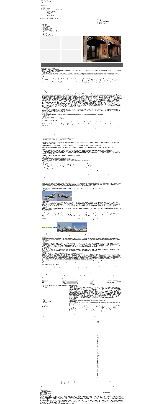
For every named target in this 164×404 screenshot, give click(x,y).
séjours (47, 9)
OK (115, 382)
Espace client (43, 386)
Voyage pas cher (49, 12)
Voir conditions (118, 70)
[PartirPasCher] (45, 8)
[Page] (64, 382)
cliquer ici (75, 285)
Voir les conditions (46, 176)
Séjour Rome (56, 18)
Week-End (58, 9)
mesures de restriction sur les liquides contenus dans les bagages (74, 253)
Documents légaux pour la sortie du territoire (94, 269)
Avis (53, 71)
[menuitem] (43, 12)
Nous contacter (43, 385)
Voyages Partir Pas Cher (44, 18)
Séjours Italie (51, 18)
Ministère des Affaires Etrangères (77, 269)
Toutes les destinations (50, 11)
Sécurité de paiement (44, 388)
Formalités (49, 71)
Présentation (44, 71)
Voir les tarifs (99, 22)
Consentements (43, 394)
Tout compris (43, 9)
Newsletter (43, 7)
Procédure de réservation (45, 387)
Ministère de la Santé (46, 269)
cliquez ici (74, 403)
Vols (61, 9)
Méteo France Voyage (66, 269)
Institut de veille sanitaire (56, 269)
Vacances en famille (50, 13)
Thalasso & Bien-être (50, 15)
